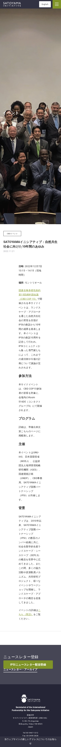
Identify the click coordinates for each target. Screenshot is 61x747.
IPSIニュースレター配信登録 (28, 664)
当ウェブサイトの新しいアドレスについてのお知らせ (30, 741)
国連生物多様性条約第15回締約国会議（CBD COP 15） (30, 294)
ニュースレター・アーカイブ (20, 669)
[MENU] (57, 4)
